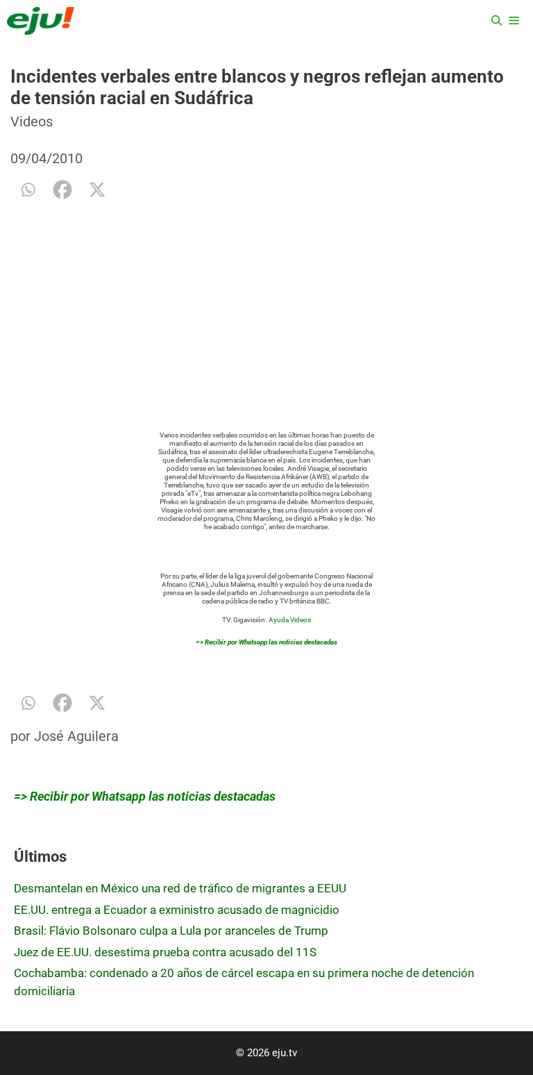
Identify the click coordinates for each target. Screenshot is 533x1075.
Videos (31, 121)
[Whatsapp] (28, 189)
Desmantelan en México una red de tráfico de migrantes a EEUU (180, 888)
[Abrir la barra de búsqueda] (496, 21)
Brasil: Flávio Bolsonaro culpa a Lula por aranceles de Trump (171, 931)
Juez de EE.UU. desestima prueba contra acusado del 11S (165, 952)
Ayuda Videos (290, 620)
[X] (97, 189)
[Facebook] (62, 189)
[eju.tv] (40, 21)
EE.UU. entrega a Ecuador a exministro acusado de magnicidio (176, 910)
